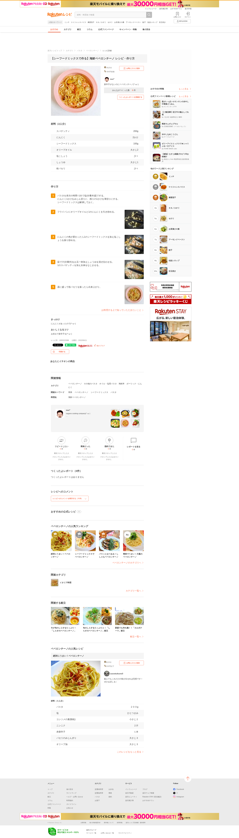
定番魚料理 (99, 793)
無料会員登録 (183, 21)
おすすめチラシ (176, 9)
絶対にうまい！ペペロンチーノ (68, 656)
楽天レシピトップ (55, 51)
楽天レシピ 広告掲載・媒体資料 (136, 822)
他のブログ (100, 346)
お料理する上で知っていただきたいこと (121, 310)
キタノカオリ (101, 22)
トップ (50, 789)
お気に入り (177, 17)
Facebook (180, 789)
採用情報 (119, 822)
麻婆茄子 (91, 22)
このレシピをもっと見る (129, 752)
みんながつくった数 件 (124, 90)
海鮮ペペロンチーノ (77, 397)
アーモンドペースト (133, 22)
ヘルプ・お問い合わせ (74, 797)
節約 (110, 797)
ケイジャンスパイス (78, 22)
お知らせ (69, 808)
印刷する (62, 352)
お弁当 (111, 789)
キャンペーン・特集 (128, 29)
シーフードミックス (99, 392)
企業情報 (83, 822)
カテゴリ (68, 29)
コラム (90, 29)
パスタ (79, 51)
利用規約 (69, 800)
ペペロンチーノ (92, 51)
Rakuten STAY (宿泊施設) (151, 797)
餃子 (144, 22)
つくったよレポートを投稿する (130, 97)
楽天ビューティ (131, 797)
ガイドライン (71, 804)
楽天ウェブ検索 (148, 793)
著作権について (109, 822)
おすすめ (54, 29)
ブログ (144, 789)
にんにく (60, 137)
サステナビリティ (125, 833)
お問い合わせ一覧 (107, 833)
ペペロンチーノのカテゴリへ (126, 562)
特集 (49, 808)
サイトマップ (71, 793)
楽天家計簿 (163, 9)
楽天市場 (188, 9)
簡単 (70, 392)
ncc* (68, 410)
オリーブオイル (64, 150)
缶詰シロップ (152, 22)
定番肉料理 (99, 789)
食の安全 (146, 29)
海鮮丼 (121, 384)
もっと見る (183, 89)
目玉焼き (162, 22)
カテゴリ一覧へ (133, 591)
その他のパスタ (90, 384)
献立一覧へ (135, 636)
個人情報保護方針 (95, 822)
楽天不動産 (129, 793)
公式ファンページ (106, 29)
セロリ (110, 22)
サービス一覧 (91, 833)
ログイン (188, 17)
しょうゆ (60, 162)
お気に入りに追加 (133, 68)
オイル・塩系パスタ (108, 384)
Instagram (180, 797)
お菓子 (97, 800)
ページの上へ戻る (187, 778)
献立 (79, 29)
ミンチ (66, 22)
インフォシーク (151, 9)
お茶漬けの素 (119, 22)
